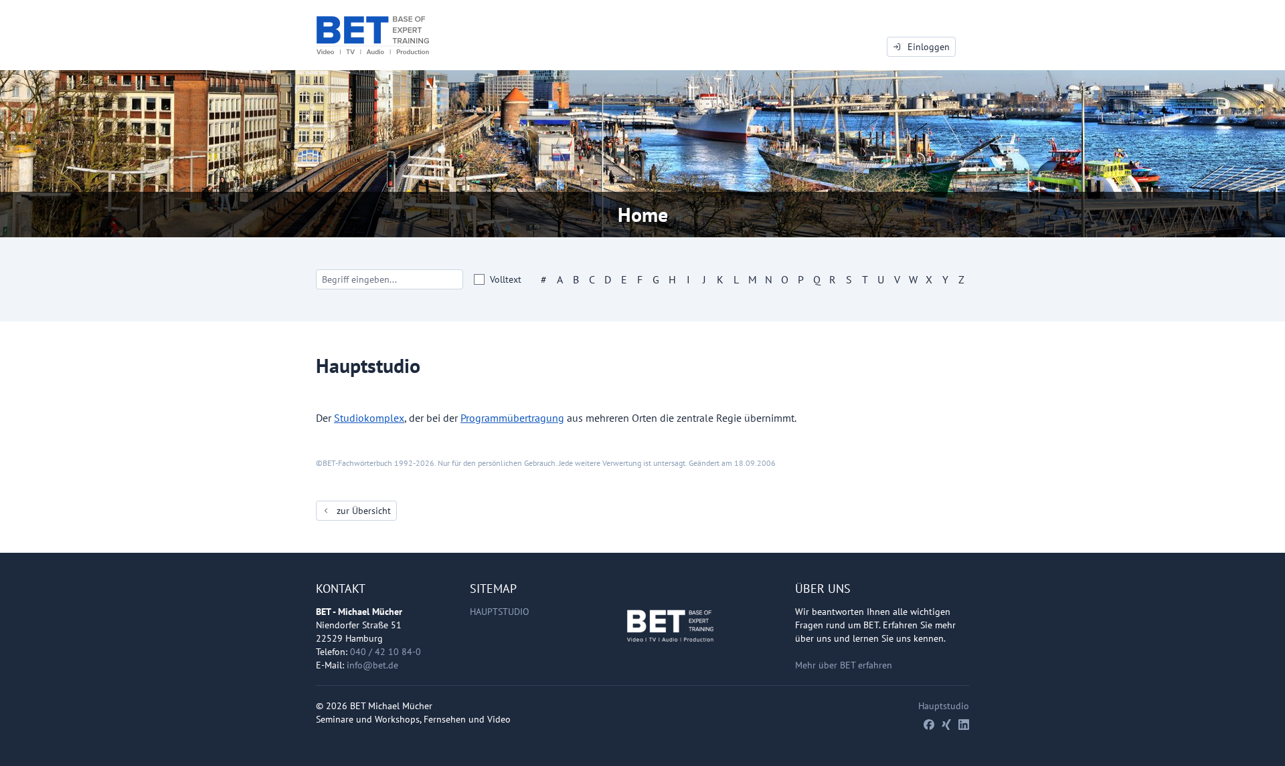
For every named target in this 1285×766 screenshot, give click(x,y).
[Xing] (946, 724)
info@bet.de (372, 665)
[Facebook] (929, 724)
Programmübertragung (512, 417)
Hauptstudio (499, 612)
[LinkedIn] (963, 724)
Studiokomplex (369, 417)
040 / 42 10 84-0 (385, 652)
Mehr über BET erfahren (843, 665)
